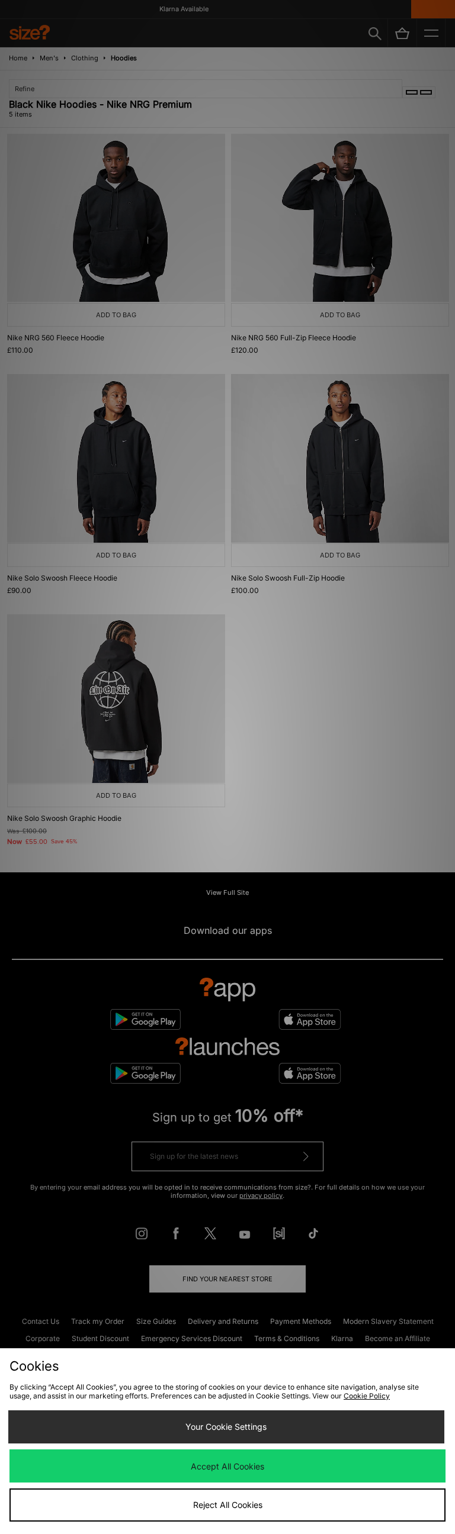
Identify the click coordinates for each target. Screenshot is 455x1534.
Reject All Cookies (227, 1505)
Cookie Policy (367, 1395)
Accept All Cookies (227, 1466)
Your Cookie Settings (226, 1427)
